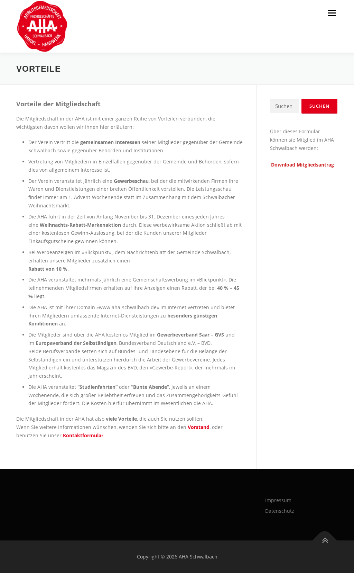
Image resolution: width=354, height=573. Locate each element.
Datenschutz (279, 511)
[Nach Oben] (325, 540)
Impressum (278, 500)
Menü (332, 13)
